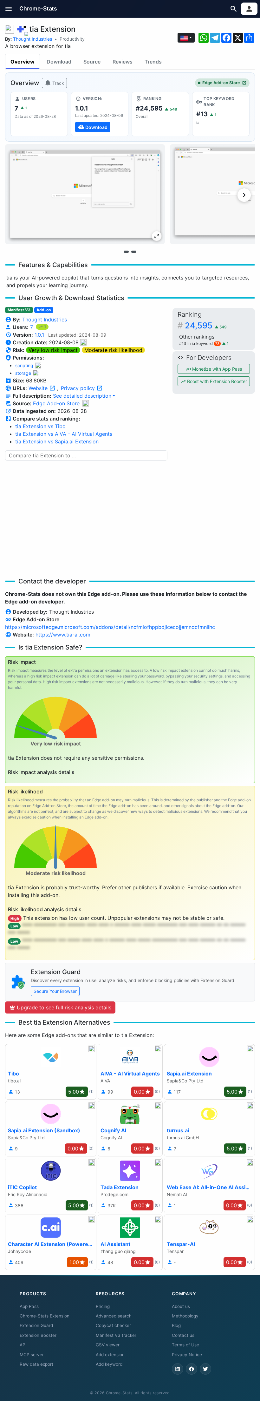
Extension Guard (36, 1325)
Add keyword (109, 1364)
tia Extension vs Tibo (40, 426)
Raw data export (36, 1364)
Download (59, 61)
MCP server (32, 1354)
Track (57, 83)
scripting (24, 365)
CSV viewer (108, 1344)
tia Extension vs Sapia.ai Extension (57, 441)
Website (39, 388)
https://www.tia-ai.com (63, 634)
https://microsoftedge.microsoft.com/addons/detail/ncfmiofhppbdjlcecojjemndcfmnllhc (110, 627)
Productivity (72, 39)
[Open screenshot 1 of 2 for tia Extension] (85, 194)
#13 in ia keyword (199, 343)
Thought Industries (32, 39)
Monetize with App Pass (216, 369)
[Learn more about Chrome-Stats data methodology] (85, 403)
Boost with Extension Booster (216, 381)
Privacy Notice (187, 1354)
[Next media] (244, 195)
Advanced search (114, 1315)
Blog (176, 1325)
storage (23, 373)
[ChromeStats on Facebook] (191, 1369)
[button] (9, 9)
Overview (22, 61)
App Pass (29, 1306)
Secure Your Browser (55, 991)
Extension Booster (38, 1335)
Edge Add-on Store (221, 82)
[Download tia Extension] (99, 114)
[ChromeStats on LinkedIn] (177, 1369)
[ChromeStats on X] (205, 1369)
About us (181, 1306)
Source (92, 61)
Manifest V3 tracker (116, 1335)
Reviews (123, 61)
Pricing (103, 1306)
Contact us (183, 1335)
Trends (153, 61)
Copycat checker (113, 1325)
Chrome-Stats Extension (44, 1315)
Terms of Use (185, 1344)
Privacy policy (78, 388)
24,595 (206, 325)
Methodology (185, 1315)
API (23, 1344)
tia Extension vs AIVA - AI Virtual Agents (63, 434)
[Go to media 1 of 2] (126, 251)
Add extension (110, 1354)
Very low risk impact (53, 350)
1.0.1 (39, 335)
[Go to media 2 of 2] (134, 251)
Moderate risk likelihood (113, 350)
